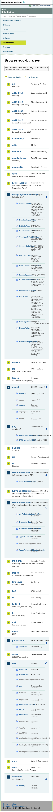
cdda (14, 145)
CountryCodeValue (24, 246)
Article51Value (24, 203)
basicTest (23, 670)
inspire (15, 573)
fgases (15, 378)
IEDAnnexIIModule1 (21, 473)
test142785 (23, 715)
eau (20, 686)
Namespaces (8, 51)
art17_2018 (17, 129)
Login (33, 5)
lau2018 (16, 604)
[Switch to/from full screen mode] (37, 5)
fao (13, 369)
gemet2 (15, 387)
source (22, 405)
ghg (14, 426)
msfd (14, 622)
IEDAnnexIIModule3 (21, 491)
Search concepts (33, 77)
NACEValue (23, 297)
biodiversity (18, 138)
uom (14, 761)
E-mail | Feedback (10, 804)
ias (13, 457)
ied (13, 463)
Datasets (6, 25)
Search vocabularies (14, 77)
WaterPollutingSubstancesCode (24, 550)
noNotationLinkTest (24, 705)
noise (15, 631)
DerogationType (24, 522)
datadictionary (19, 158)
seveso (15, 654)
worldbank (17, 777)
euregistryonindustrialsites (21, 194)
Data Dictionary (22, 16)
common (16, 152)
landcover (17, 582)
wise (14, 767)
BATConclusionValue (24, 231)
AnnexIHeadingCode (24, 481)
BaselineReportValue (24, 220)
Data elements (8, 34)
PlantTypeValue (24, 322)
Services (6, 47)
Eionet (13, 16)
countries (23, 647)
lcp (13, 613)
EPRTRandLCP (19, 183)
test (14, 663)
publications (18, 640)
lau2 (14, 598)
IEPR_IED (17, 561)
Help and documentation (12, 21)
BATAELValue (24, 226)
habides (16, 448)
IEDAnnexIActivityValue (24, 280)
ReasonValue (24, 328)
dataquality (17, 167)
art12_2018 (17, 102)
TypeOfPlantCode (24, 537)
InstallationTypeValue (24, 290)
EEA (13, 2)
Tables (5, 29)
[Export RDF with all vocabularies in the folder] (46, 197)
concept (22, 393)
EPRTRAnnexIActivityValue (24, 266)
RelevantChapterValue (24, 342)
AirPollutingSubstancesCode (24, 514)
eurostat (16, 362)
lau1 (14, 591)
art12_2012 (17, 93)
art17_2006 (17, 111)
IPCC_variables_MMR (24, 440)
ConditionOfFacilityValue (24, 237)
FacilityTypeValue (24, 275)
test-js (21, 709)
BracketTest (23, 675)
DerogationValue (24, 255)
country (22, 785)
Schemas (6, 38)
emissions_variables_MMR (24, 435)
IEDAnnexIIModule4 (21, 503)
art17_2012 (17, 120)
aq (13, 84)
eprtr (14, 174)
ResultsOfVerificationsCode (24, 529)
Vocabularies (8, 43)
